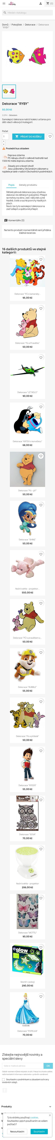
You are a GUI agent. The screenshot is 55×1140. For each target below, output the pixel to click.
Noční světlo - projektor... (27, 588)
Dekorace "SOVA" (27, 834)
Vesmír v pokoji (27, 982)
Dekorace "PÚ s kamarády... (28, 294)
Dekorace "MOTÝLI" (27, 932)
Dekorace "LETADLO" (27, 392)
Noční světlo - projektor (27, 883)
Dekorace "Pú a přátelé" (27, 736)
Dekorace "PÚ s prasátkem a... (27, 637)
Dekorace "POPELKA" (27, 1031)
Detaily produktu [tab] (28, 185)
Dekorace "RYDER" (27, 785)
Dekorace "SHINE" (27, 539)
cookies (34, 1117)
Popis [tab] (11, 185)
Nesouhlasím (17, 1131)
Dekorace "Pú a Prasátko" (27, 343)
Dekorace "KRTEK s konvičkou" (27, 441)
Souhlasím (39, 1131)
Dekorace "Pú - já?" (27, 490)
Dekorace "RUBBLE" (27, 687)
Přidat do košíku (28, 136)
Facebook (4, 1090)
